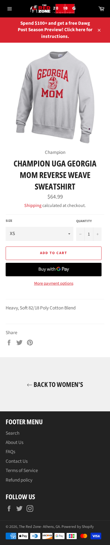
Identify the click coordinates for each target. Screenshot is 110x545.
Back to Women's (57, 384)
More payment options (53, 283)
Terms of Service (22, 470)
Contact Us (17, 461)
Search (12, 433)
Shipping (32, 205)
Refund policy (19, 480)
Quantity (84, 221)
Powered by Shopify (77, 526)
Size (9, 221)
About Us (14, 442)
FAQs (10, 451)
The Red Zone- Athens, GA (39, 526)
